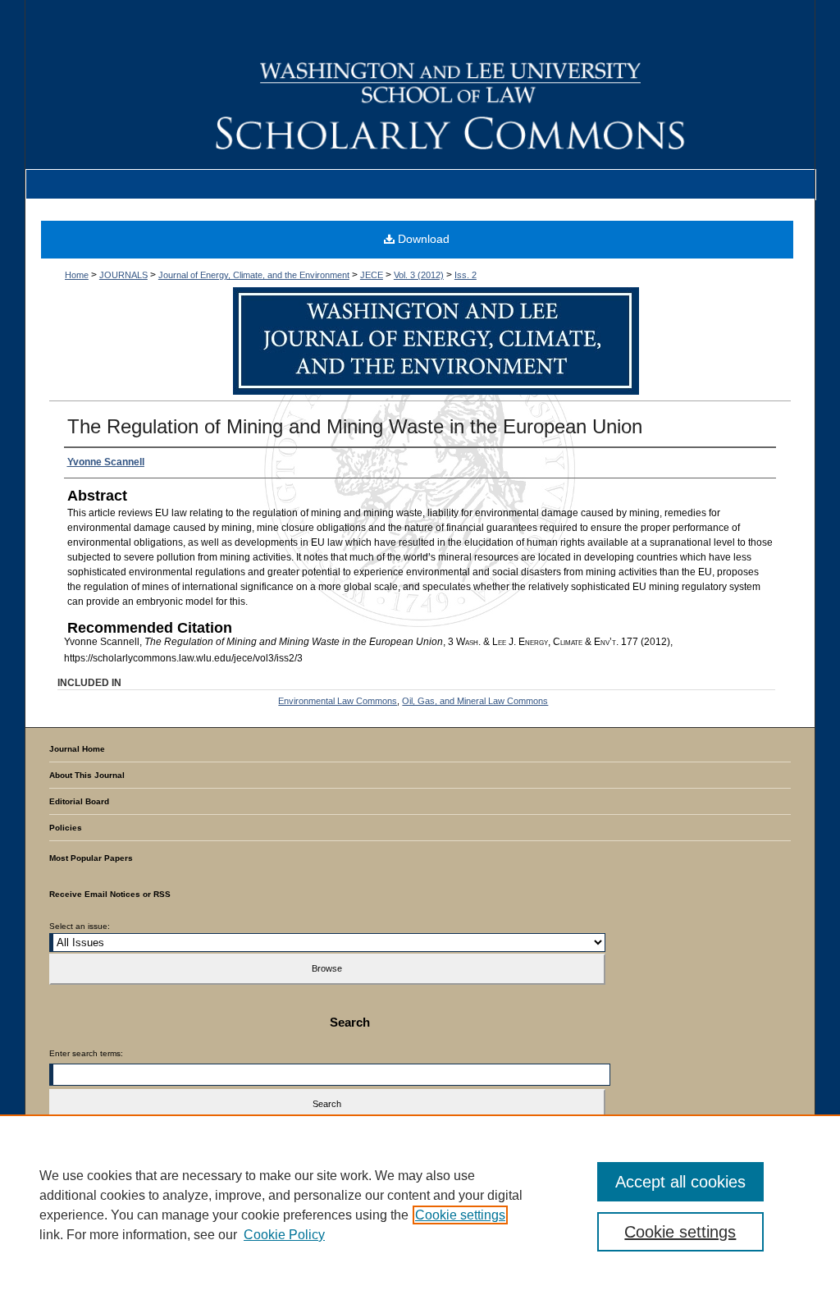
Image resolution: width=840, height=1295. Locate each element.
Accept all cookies (680, 1182)
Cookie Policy (284, 1235)
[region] (420, 1204)
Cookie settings (460, 1215)
